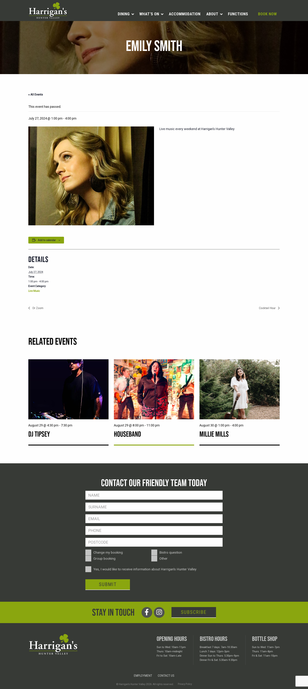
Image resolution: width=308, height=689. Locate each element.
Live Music (34, 290)
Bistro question (170, 552)
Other (163, 558)
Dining (124, 14)
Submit (108, 584)
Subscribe (194, 612)
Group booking (104, 558)
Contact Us (166, 675)
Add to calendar (47, 240)
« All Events (35, 94)
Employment (143, 675)
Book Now (267, 14)
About (212, 14)
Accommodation (185, 14)
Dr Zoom (37, 308)
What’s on (149, 14)
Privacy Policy (185, 684)
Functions (238, 14)
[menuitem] (126, 14)
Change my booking (108, 552)
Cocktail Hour (267, 308)
